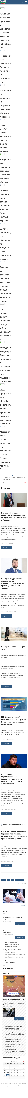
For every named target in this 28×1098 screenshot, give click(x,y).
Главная (2, 1083)
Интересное (23, 1085)
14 (17, 1070)
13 (14, 1070)
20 (14, 1073)
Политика (19, 1083)
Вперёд (16, 880)
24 (5, 1075)
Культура (15, 1083)
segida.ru (18, 1086)
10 (5, 1070)
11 (8, 1070)
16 (23, 1070)
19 (11, 1073)
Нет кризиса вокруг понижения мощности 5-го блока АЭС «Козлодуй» (5, 324)
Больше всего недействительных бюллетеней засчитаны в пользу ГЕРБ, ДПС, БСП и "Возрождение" (11, 779)
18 (8, 1073)
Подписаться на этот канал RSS (10, 875)
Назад (8, 880)
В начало (4, 880)
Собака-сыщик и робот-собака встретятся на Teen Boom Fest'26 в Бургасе (5, 205)
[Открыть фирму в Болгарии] (14, 902)
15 (20, 1070)
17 (5, 1073)
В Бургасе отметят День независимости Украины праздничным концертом (12, 944)
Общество (11, 1083)
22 (20, 1073)
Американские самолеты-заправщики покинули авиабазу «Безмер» (5, 170)
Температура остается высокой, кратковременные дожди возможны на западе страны (14, 1028)
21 (17, 1073)
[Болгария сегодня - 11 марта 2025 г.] (14, 634)
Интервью (18, 1085)
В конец (21, 880)
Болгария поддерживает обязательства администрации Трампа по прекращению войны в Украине (12, 583)
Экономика (24, 1083)
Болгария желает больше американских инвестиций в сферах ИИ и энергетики (13, 1039)
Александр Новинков (19, 1006)
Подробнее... (20, 923)
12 (11, 1070)
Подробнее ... (6, 547)
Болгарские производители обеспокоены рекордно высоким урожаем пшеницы (14, 951)
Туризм (3, 1085)
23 (23, 1073)
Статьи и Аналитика (12, 1085)
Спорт (6, 1085)
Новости (12, 921)
